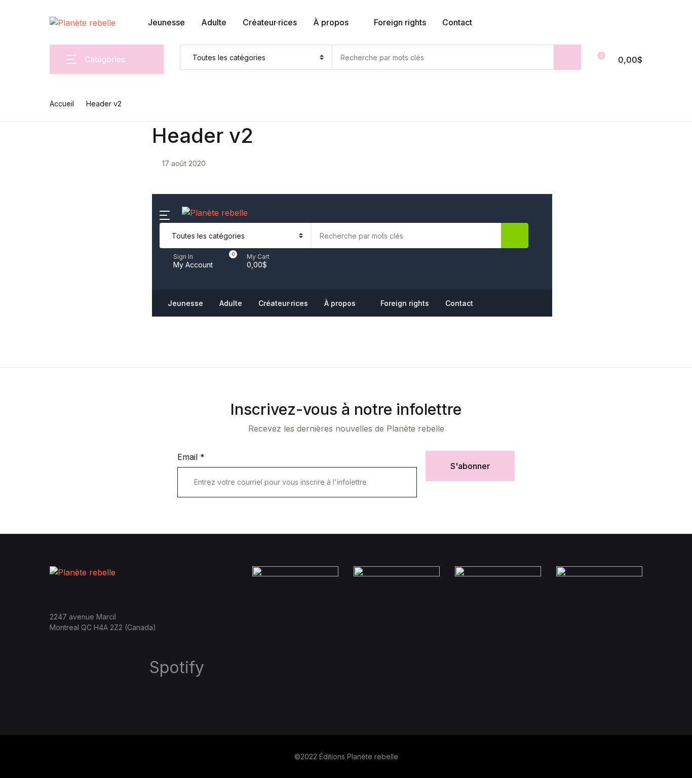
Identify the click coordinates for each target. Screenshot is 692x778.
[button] (251, 261)
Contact (30, 193)
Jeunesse (33, 61)
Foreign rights (41, 167)
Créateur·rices (270, 22)
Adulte (213, 22)
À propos (331, 22)
